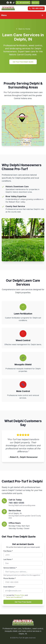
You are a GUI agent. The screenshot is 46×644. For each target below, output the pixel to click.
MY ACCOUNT (24, 2)
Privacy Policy (20, 595)
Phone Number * (9, 578)
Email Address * (9, 587)
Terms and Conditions (13, 597)
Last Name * (8, 559)
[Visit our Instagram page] (11, 3)
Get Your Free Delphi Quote (23, 62)
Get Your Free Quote (23, 602)
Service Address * (10, 568)
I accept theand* (17, 596)
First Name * (8, 551)
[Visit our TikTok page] (14, 3)
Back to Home (24, 29)
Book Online (35, 2)
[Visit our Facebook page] (8, 3)
